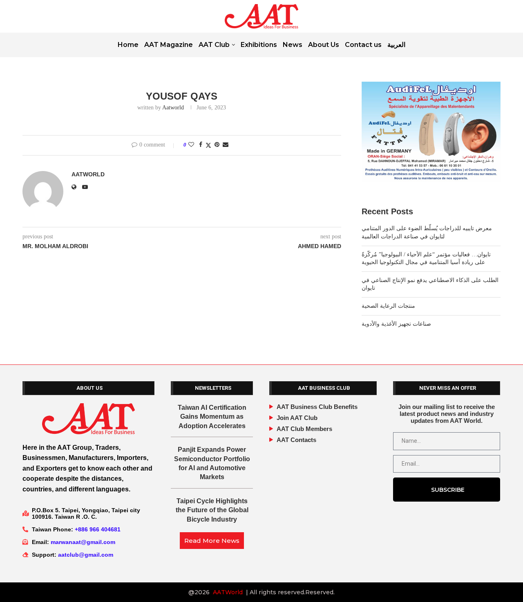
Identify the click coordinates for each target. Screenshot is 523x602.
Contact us (363, 45)
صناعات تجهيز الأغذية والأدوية (396, 324)
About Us (323, 45)
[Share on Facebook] (200, 145)
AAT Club (214, 45)
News (292, 45)
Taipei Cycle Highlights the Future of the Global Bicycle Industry (212, 510)
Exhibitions (259, 45)
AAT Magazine (168, 45)
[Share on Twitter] (208, 145)
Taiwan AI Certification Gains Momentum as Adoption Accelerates (212, 416)
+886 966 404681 (98, 529)
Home (128, 45)
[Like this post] (191, 145)
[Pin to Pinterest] (217, 145)
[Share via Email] (225, 145)
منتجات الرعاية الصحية (388, 306)
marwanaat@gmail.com (83, 542)
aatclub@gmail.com (85, 554)
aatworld (173, 107)
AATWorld (228, 592)
